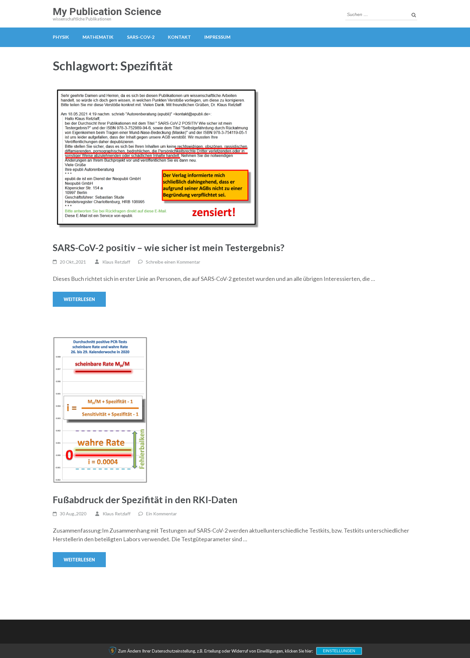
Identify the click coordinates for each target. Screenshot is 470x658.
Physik (61, 37)
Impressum (217, 37)
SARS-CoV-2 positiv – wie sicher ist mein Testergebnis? (168, 247)
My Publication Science (107, 11)
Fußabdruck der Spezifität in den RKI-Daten (145, 499)
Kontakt (179, 37)
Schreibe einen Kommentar (173, 262)
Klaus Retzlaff (116, 262)
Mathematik (98, 37)
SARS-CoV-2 (140, 37)
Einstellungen (339, 651)
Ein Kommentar (161, 513)
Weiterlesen (79, 299)
